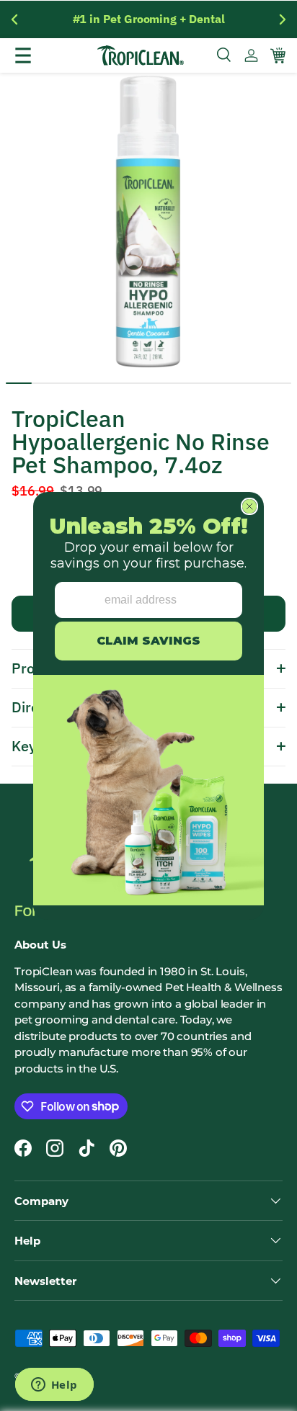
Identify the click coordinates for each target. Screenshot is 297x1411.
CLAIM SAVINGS (148, 641)
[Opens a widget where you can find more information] (54, 1386)
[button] (277, 55)
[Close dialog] (249, 506)
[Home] (140, 55)
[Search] (224, 55)
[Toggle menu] (38, 55)
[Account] (251, 55)
